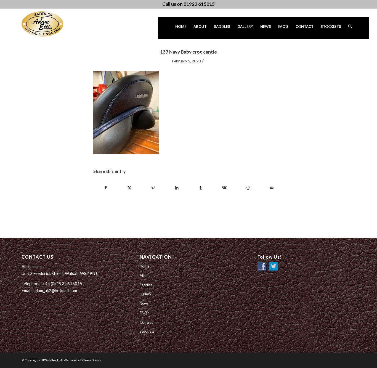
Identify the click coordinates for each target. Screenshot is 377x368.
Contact (146, 322)
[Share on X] (129, 187)
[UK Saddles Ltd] (49, 24)
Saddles (146, 285)
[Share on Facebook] (105, 187)
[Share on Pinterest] (153, 187)
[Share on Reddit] (248, 187)
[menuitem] (181, 28)
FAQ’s (144, 313)
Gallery (145, 294)
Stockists (147, 331)
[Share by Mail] (271, 187)
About (145, 275)
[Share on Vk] (224, 187)
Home (144, 266)
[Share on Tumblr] (200, 187)
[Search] (350, 28)
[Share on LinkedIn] (177, 187)
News (144, 303)
